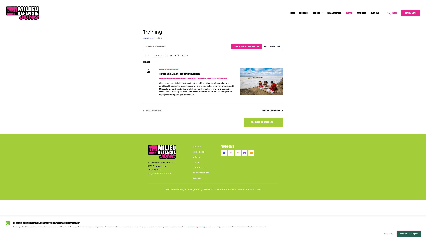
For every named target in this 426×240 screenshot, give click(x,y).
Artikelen (196, 157)
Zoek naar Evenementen (246, 46)
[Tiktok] (238, 153)
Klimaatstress (199, 167)
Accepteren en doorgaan (409, 234)
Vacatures (256, 189)
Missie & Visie (199, 151)
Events (195, 162)
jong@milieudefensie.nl (159, 173)
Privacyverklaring (200, 172)
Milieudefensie (222, 189)
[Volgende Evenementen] (148, 55)
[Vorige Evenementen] (144, 55)
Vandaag (158, 56)
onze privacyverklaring (197, 227)
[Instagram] (231, 153)
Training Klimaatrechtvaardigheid (179, 73)
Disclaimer (244, 189)
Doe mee (196, 146)
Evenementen (148, 38)
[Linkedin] (244, 153)
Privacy (234, 189)
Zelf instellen (388, 234)
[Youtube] (251, 153)
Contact (196, 178)
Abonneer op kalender (262, 122)
